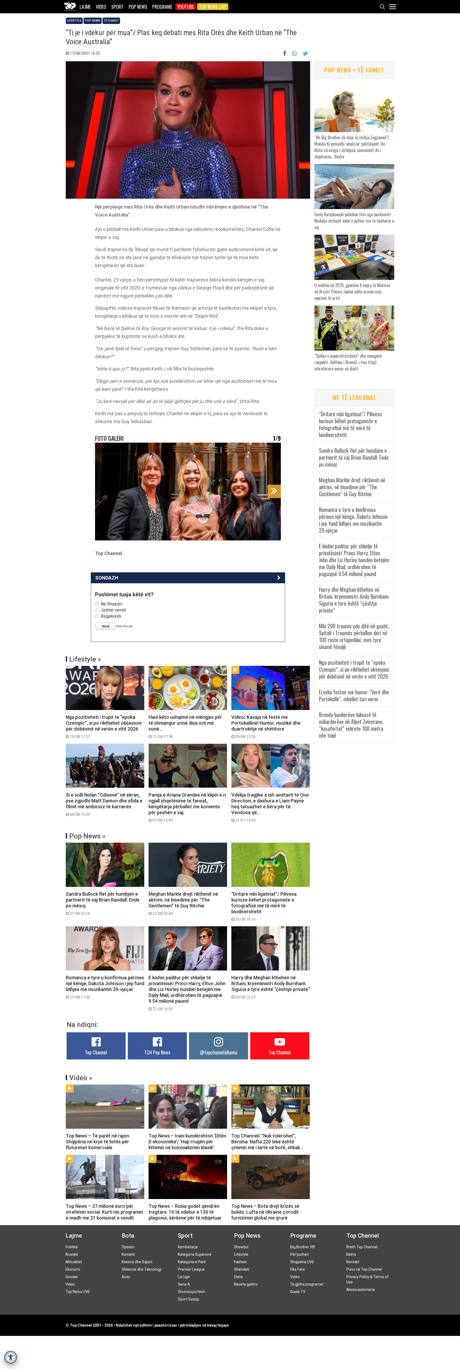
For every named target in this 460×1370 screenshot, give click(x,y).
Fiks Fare (297, 1269)
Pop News (138, 6)
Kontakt (352, 1262)
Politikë (71, 1247)
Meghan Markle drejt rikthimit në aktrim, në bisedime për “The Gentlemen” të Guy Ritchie (183, 903)
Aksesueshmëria (360, 1289)
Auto (126, 1277)
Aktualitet (73, 1262)
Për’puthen (299, 1254)
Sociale (71, 1277)
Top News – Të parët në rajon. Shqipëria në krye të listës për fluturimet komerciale (98, 1141)
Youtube (185, 6)
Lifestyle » (85, 659)
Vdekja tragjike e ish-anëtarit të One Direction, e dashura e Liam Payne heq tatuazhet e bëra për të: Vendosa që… (270, 807)
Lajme (85, 6)
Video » (80, 1078)
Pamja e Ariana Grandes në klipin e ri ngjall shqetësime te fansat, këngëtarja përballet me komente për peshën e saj (187, 807)
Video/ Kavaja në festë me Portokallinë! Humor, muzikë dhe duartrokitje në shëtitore (266, 726)
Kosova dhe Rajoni (137, 1262)
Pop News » (87, 836)
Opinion (128, 1247)
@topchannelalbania (218, 1052)
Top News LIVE (212, 6)
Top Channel (96, 1052)
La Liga (184, 1277)
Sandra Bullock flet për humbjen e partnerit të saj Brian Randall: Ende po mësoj (102, 903)
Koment (128, 1254)
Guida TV (297, 1292)
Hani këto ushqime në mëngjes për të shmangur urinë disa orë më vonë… (185, 726)
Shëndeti (241, 1269)
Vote (106, 626)
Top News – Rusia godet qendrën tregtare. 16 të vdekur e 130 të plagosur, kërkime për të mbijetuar (185, 1212)
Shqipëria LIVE (302, 1262)
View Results (124, 626)
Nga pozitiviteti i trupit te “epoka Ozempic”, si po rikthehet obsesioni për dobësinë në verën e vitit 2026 (104, 726)
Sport (117, 6)
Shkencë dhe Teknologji (141, 1269)
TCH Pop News (157, 1052)
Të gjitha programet (306, 1284)
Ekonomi (72, 1269)
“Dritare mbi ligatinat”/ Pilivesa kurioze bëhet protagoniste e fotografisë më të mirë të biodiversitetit (264, 906)
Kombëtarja (188, 1247)
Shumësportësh (191, 1292)
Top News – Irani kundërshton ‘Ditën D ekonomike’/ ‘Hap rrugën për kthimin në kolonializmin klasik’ (187, 1141)
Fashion (240, 1262)
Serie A (184, 1284)
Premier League (191, 1269)
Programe (162, 6)
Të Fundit (111, 20)
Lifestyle (74, 20)
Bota (128, 1235)
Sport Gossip (188, 1299)
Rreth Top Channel (361, 1247)
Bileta (351, 1254)
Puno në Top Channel (364, 1269)
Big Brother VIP (302, 1247)
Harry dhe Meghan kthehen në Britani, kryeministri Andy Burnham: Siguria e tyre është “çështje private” (270, 987)
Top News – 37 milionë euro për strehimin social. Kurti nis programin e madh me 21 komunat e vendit (104, 1212)
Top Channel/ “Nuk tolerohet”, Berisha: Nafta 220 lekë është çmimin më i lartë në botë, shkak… (267, 1141)
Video (101, 6)
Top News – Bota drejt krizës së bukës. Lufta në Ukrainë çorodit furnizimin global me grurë (265, 1212)
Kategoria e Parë (192, 1262)
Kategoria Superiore (194, 1254)
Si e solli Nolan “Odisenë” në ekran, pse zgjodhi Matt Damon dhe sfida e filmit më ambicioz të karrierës (104, 804)
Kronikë (71, 1254)
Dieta (238, 1277)
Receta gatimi (245, 1284)
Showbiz (241, 1247)
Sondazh (106, 578)
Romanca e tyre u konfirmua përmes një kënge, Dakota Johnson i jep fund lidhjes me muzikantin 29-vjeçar (105, 987)
